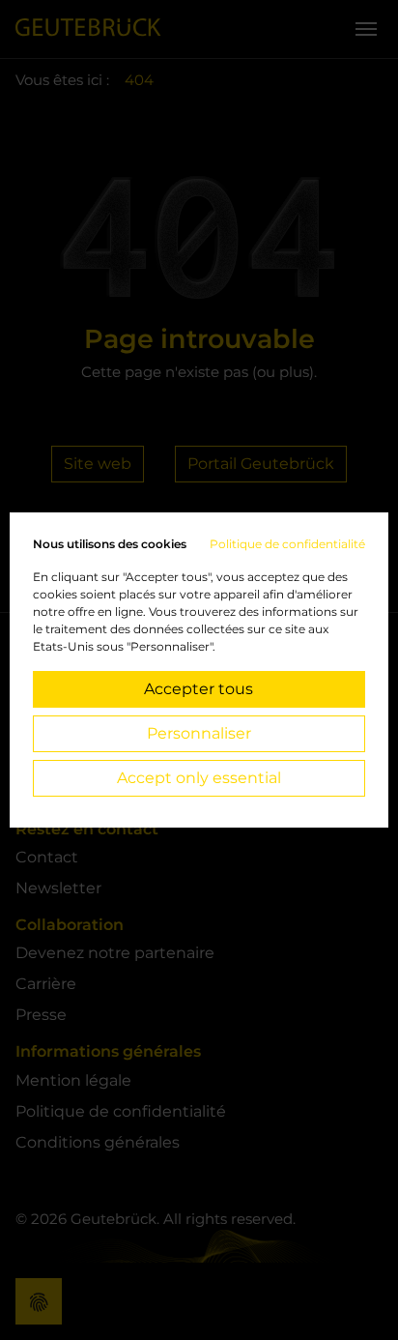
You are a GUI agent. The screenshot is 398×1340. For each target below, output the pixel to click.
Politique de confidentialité (287, 544)
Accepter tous (198, 689)
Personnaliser (199, 733)
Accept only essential (199, 778)
